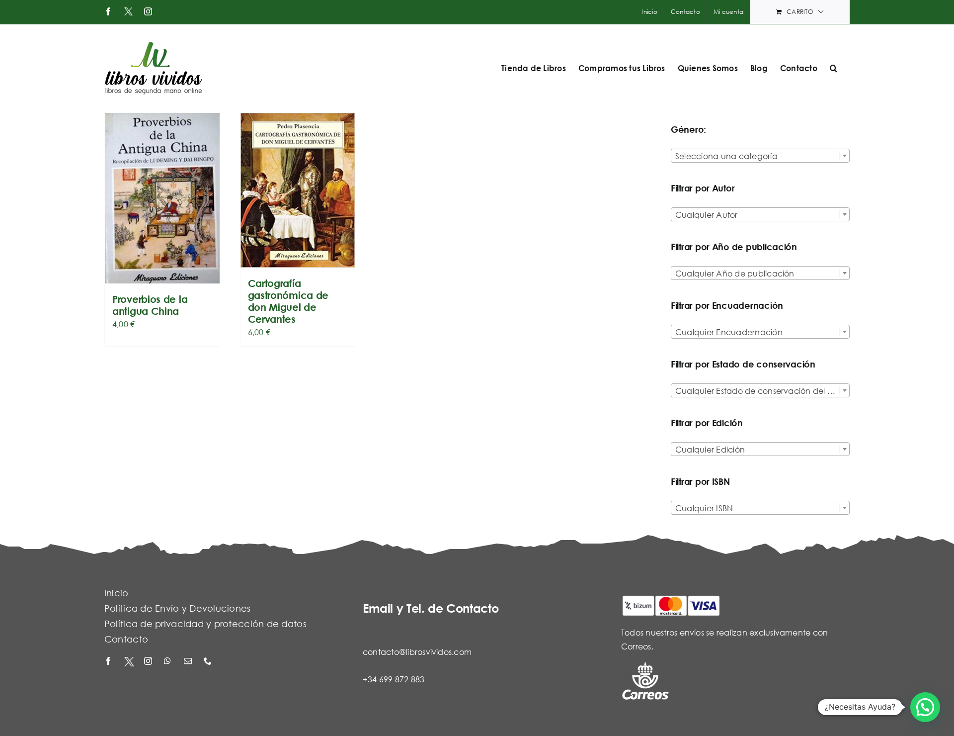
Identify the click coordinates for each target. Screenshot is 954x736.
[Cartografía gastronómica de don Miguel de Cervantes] (297, 190)
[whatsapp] (169, 661)
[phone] (209, 661)
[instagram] (149, 661)
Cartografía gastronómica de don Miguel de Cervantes (288, 301)
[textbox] (760, 156)
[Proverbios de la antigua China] (162, 198)
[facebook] (109, 661)
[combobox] (760, 156)
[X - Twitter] (129, 661)
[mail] (189, 661)
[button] (833, 68)
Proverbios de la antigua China (149, 305)
